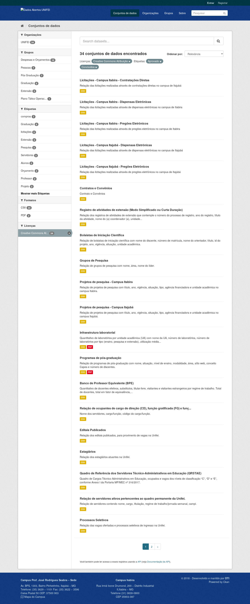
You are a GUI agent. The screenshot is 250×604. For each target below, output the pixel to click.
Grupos (168, 13)
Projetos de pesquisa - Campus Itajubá (106, 307)
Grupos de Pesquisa (94, 260)
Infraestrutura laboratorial (97, 332)
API (139, 561)
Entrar (210, 3)
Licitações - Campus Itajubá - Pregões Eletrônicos (114, 166)
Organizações (150, 13)
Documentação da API (158, 561)
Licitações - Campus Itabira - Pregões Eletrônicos (114, 123)
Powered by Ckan (219, 582)
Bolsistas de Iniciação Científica (102, 235)
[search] (219, 41)
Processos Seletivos (94, 520)
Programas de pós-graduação (100, 358)
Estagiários (88, 451)
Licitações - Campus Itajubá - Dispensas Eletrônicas (116, 145)
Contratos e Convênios (96, 188)
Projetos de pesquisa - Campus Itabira (106, 282)
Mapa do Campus (34, 596)
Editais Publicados (93, 430)
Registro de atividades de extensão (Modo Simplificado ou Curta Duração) (131, 210)
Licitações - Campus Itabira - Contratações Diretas (114, 80)
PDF (90, 347)
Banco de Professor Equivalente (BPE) (107, 383)
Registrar (222, 3)
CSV (83, 91)
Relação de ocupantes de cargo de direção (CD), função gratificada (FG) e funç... (135, 408)
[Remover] (129, 61)
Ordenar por (174, 54)
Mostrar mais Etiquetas (35, 193)
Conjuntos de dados (125, 13)
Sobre (182, 13)
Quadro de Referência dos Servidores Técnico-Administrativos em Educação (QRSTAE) (140, 473)
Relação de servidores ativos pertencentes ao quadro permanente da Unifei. (132, 498)
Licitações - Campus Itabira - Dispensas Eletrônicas (115, 102)
